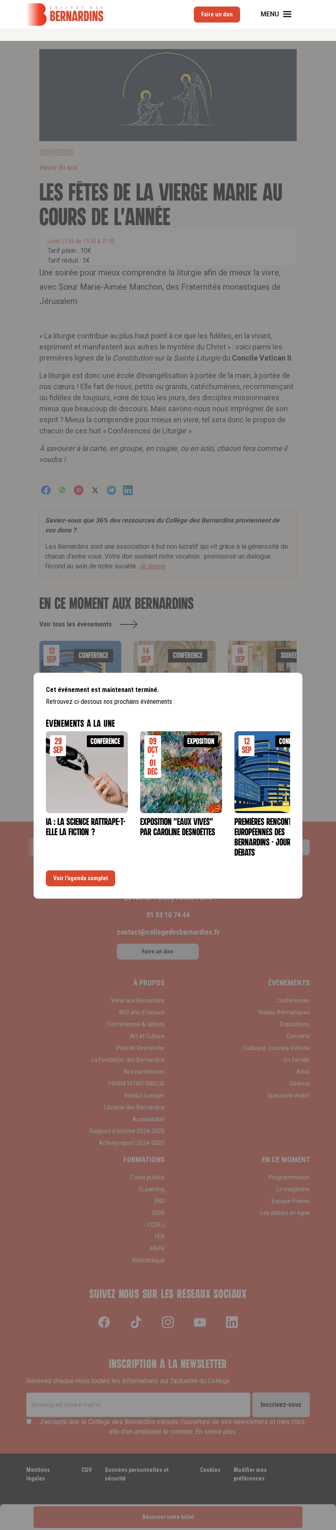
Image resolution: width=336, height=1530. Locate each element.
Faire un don (217, 14)
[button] (281, 14)
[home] (64, 14)
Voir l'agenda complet (80, 878)
